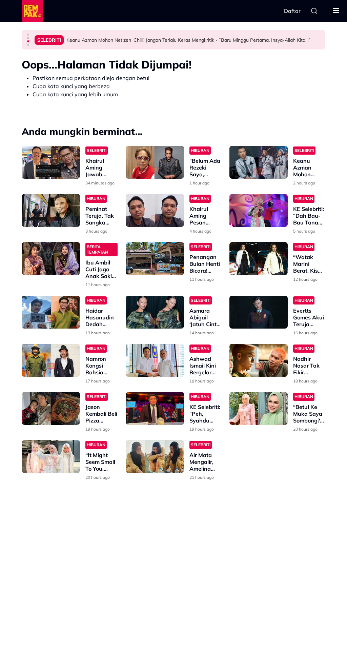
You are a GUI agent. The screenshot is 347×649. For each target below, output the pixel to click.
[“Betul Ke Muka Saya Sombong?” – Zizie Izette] (258, 408)
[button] (28, 35)
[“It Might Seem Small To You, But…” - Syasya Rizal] (51, 456)
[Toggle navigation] (336, 11)
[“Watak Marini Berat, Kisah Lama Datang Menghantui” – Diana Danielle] (258, 258)
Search (314, 11)
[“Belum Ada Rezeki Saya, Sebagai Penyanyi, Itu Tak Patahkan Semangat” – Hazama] (155, 162)
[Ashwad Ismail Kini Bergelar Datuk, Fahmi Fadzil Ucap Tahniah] (155, 360)
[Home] (32, 11)
